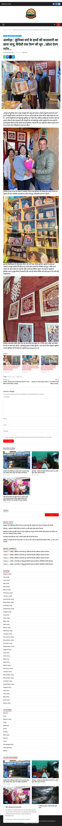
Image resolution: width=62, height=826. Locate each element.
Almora (5, 35)
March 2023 (7, 703)
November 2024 (8, 640)
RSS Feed (6, 735)
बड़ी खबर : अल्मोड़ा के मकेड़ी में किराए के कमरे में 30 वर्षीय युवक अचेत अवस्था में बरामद (45, 460)
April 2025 (6, 624)
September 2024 (8, 646)
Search (5, 510)
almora (9, 376)
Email (5, 425)
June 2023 (6, 693)
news (13, 376)
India (9, 35)
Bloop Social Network (49, 821)
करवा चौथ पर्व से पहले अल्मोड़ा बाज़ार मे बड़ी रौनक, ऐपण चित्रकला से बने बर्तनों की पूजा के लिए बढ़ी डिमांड (30, 367)
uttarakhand (19, 376)
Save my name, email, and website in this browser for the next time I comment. (28, 437)
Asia (4, 716)
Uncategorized (8, 744)
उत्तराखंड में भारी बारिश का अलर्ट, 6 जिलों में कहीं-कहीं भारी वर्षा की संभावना (20, 536)
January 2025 (7, 634)
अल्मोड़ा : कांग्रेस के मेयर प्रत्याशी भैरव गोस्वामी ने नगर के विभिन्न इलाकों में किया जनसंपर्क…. (16, 381)
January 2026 (7, 596)
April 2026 (6, 586)
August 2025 (7, 612)
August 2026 (7, 574)
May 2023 (6, 697)
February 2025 (8, 630)
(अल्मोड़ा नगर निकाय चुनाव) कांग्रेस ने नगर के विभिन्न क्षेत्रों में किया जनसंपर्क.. (45, 381)
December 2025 (8, 599)
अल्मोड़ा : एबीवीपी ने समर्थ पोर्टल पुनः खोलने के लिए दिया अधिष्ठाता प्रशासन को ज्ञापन (29, 551)
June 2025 (6, 618)
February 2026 (8, 593)
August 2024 (7, 649)
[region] (21, 813)
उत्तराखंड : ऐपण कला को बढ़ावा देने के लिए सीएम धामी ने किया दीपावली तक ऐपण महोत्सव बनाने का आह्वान (11, 367)
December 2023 (8, 675)
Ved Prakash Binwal (8, 52)
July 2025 (6, 615)
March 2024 (7, 665)
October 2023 (7, 681)
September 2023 (8, 684)
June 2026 (6, 580)
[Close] (37, 806)
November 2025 (8, 602)
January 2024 (7, 671)
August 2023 (7, 687)
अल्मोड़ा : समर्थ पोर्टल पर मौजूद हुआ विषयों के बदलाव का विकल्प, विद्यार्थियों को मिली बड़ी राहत (31, 561)
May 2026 (6, 583)
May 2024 (6, 659)
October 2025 (7, 605)
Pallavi (5, 551)
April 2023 (6, 700)
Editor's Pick (7, 719)
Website (5, 431)
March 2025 (7, 627)
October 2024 (7, 643)
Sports (5, 738)
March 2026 (7, 590)
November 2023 (8, 678)
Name (5, 418)
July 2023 (6, 690)
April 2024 (6, 662)
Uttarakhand (18, 35)
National (6, 725)
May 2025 (6, 621)
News (13, 35)
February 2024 (8, 668)
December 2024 (8, 637)
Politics (5, 732)
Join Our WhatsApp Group (58, 24)
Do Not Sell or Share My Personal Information (17, 819)
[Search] (54, 24)
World (5, 750)
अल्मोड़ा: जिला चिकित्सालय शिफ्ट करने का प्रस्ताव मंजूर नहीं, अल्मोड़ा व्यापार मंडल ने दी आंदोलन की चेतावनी (16, 460)
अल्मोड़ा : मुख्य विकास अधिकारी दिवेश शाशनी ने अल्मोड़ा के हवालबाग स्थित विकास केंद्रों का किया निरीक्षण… (48, 367)
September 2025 (8, 608)
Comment (6, 397)
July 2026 (6, 577)
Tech (4, 741)
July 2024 (6, 652)
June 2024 (6, 656)
